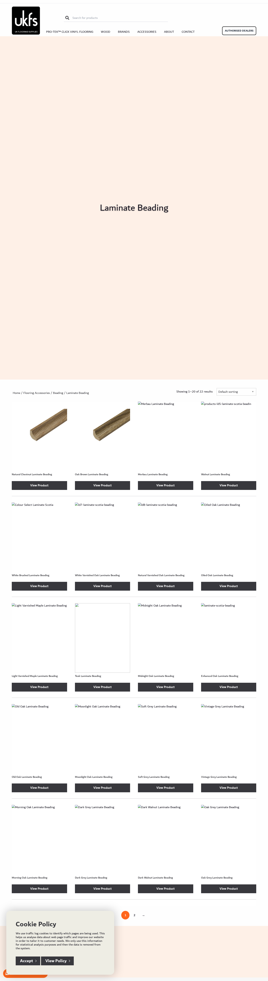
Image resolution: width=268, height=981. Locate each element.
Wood (105, 31)
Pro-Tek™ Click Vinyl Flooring (69, 31)
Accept (26, 961)
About (169, 31)
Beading (58, 392)
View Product (39, 485)
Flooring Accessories (36, 392)
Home (16, 392)
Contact (188, 31)
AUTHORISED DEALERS (239, 30)
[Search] (67, 17)
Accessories (146, 31)
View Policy (56, 961)
